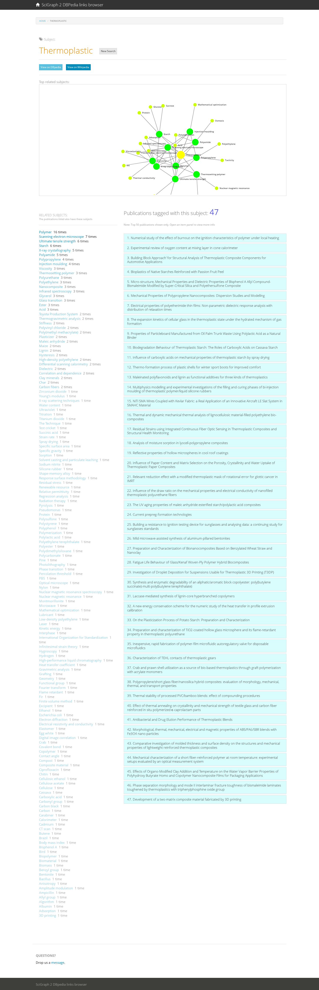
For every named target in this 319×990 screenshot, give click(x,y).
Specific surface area (54, 446)
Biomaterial (47, 861)
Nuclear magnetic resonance (60, 596)
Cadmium (46, 824)
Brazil (43, 838)
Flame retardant (51, 692)
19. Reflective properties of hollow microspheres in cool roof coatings (177, 453)
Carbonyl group (50, 801)
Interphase (47, 633)
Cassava (45, 792)
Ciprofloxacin (49, 769)
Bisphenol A (48, 847)
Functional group (51, 683)
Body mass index (52, 842)
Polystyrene (48, 523)
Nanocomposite (51, 286)
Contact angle (49, 756)
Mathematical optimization (59, 610)
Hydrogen (46, 655)
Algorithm (46, 902)
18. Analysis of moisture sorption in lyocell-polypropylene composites (177, 443)
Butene (44, 833)
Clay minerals (49, 378)
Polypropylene (50, 259)
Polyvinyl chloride (52, 327)
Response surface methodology (62, 478)
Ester (42, 305)
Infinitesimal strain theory (58, 646)
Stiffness (45, 323)
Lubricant (46, 614)
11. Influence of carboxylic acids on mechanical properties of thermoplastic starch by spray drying (198, 357)
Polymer (45, 232)
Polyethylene (48, 282)
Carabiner (46, 815)
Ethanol (44, 710)
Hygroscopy (48, 651)
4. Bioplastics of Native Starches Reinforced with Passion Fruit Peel (175, 271)
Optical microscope (53, 583)
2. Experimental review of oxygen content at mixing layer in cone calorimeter (182, 248)
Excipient (46, 706)
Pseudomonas (49, 510)
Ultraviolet (47, 409)
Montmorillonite (51, 601)
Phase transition (51, 569)
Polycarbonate (50, 555)
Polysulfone (48, 519)
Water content (49, 405)
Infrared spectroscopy (55, 291)
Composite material (53, 765)
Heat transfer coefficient (57, 665)
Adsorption (47, 911)
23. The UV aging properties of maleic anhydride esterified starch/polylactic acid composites (194, 504)
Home (42, 20)
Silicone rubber (50, 469)
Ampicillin (46, 892)
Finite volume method (55, 701)
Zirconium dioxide (52, 391)
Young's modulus (52, 396)
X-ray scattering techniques (59, 400)
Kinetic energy (49, 628)
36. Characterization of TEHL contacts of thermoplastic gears (171, 658)
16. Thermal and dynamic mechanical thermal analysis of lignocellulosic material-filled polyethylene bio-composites (201, 417)
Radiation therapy (52, 501)
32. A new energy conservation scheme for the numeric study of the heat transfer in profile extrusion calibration (201, 608)
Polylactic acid (49, 537)
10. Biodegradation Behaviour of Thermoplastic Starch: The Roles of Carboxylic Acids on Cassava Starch (202, 347)
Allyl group (47, 897)
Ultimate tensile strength (57, 241)
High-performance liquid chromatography (70, 660)
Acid (42, 309)
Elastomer (46, 728)
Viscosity (45, 268)
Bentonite (46, 874)
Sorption (45, 455)
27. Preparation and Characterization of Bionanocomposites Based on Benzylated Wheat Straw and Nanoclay (199, 550)
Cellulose (46, 788)
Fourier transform (52, 687)
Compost (46, 760)
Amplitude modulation (56, 888)
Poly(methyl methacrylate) (58, 332)
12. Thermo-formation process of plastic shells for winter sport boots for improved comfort (194, 367)
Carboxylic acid (50, 797)
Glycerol (45, 296)
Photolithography (52, 564)
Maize (43, 346)
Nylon (43, 587)
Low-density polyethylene (58, 619)
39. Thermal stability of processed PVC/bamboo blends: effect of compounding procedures (193, 695)
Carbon (44, 810)
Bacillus (45, 879)
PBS (42, 578)
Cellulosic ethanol (52, 779)
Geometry (46, 678)
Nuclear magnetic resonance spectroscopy (70, 592)
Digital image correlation (57, 738)
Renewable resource (54, 487)
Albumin (45, 906)
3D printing (47, 915)
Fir (41, 696)
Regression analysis (53, 496)
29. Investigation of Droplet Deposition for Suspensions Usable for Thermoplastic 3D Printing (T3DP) (200, 572)
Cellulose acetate (51, 783)
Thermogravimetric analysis (60, 318)
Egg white (46, 733)
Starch (43, 245)
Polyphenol (47, 528)
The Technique (49, 423)
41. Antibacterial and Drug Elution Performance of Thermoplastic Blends (179, 719)
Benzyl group (49, 870)
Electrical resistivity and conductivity (66, 724)
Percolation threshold (55, 573)
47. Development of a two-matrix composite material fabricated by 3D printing (184, 799)
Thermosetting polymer (56, 273)
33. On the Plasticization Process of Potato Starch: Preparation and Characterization (188, 620)
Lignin (43, 350)
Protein (44, 514)
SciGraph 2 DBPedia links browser (71, 5)
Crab (42, 742)
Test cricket (47, 428)
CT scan (44, 829)
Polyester (46, 546)
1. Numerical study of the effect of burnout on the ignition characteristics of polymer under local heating (203, 238)
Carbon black (49, 806)
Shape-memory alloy (54, 473)
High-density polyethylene (58, 359)
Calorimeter (48, 820)
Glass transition (50, 300)
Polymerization (50, 532)
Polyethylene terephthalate (59, 542)
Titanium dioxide (51, 419)
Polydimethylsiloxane (55, 551)
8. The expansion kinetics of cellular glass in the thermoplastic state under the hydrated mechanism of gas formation (204, 321)
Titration (45, 414)
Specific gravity (50, 450)
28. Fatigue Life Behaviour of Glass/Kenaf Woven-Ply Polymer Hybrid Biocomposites (188, 562)
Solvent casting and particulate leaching (68, 460)
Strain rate (46, 437)
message (57, 962)
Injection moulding (53, 264)
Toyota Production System (58, 314)
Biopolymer (48, 856)
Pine (42, 560)
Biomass (45, 865)
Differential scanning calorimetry (63, 364)
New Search (108, 51)
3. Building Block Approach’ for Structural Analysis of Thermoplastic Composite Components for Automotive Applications (196, 260)
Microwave (47, 605)
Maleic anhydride (52, 341)
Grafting (45, 674)
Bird (42, 851)
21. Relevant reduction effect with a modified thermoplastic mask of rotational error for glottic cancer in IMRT (202, 478)
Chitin (43, 774)
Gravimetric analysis (54, 669)
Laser (43, 624)
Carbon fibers (49, 387)
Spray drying (48, 441)
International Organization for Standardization (73, 637)
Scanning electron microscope (61, 236)
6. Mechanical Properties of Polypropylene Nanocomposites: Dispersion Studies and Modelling (196, 295)
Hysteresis (46, 355)
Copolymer (47, 751)
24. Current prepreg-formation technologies (159, 514)
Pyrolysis (46, 505)
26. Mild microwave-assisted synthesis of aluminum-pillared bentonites (178, 538)
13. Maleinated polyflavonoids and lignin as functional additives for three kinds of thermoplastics (197, 377)
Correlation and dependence (60, 373)
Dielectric (46, 368)
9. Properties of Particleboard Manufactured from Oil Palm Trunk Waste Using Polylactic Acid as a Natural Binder (203, 335)
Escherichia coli (50, 715)
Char (42, 382)
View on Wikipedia (78, 67)
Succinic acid (48, 432)
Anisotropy (47, 883)
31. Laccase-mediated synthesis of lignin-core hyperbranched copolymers (181, 596)
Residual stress (50, 482)
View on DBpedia (51, 67)
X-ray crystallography (55, 250)
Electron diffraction (53, 719)
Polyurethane (49, 277)
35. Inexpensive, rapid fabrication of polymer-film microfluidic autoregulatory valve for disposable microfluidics (197, 646)
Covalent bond (50, 747)
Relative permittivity (54, 491)
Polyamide (47, 255)
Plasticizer (46, 337)
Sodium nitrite (49, 464)
